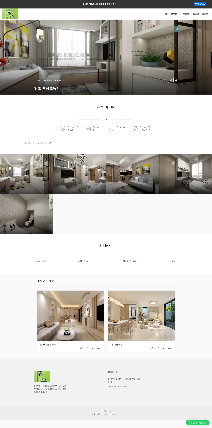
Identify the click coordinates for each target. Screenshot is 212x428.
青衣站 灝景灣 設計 (47, 344)
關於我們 (196, 14)
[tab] (177, 29)
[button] (198, 422)
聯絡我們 (205, 14)
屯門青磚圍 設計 (117, 344)
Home (38, 80)
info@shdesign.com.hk (119, 386)
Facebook (107, 411)
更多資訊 (186, 14)
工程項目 (174, 14)
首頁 (166, 14)
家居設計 (47, 80)
